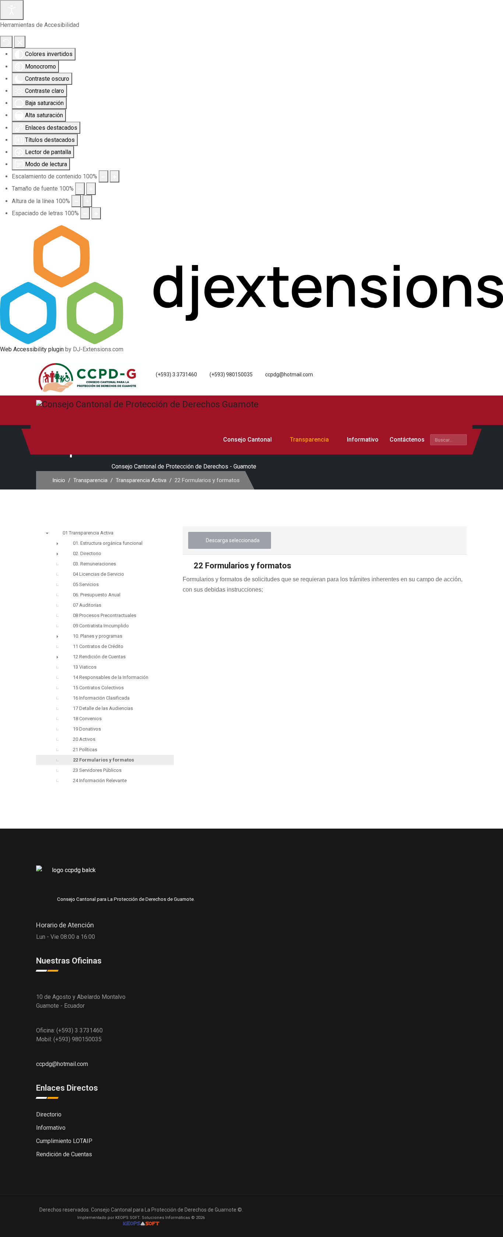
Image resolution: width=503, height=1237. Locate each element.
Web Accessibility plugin (32, 349)
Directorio (48, 1114)
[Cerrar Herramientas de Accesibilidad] (19, 42)
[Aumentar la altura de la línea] (87, 201)
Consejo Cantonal (247, 439)
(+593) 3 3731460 (176, 374)
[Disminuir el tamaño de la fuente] (80, 188)
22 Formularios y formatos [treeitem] (103, 760)
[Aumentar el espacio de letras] (96, 213)
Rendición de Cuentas (64, 1154)
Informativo (363, 439)
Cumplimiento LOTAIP (64, 1140)
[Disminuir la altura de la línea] (76, 201)
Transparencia (309, 439)
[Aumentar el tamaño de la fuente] (91, 188)
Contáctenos (407, 439)
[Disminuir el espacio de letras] (85, 213)
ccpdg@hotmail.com (289, 374)
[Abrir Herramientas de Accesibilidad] (12, 10)
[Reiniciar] (6, 42)
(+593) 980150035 (231, 374)
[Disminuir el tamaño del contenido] (103, 176)
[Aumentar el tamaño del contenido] (114, 176)
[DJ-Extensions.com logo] (251, 284)
